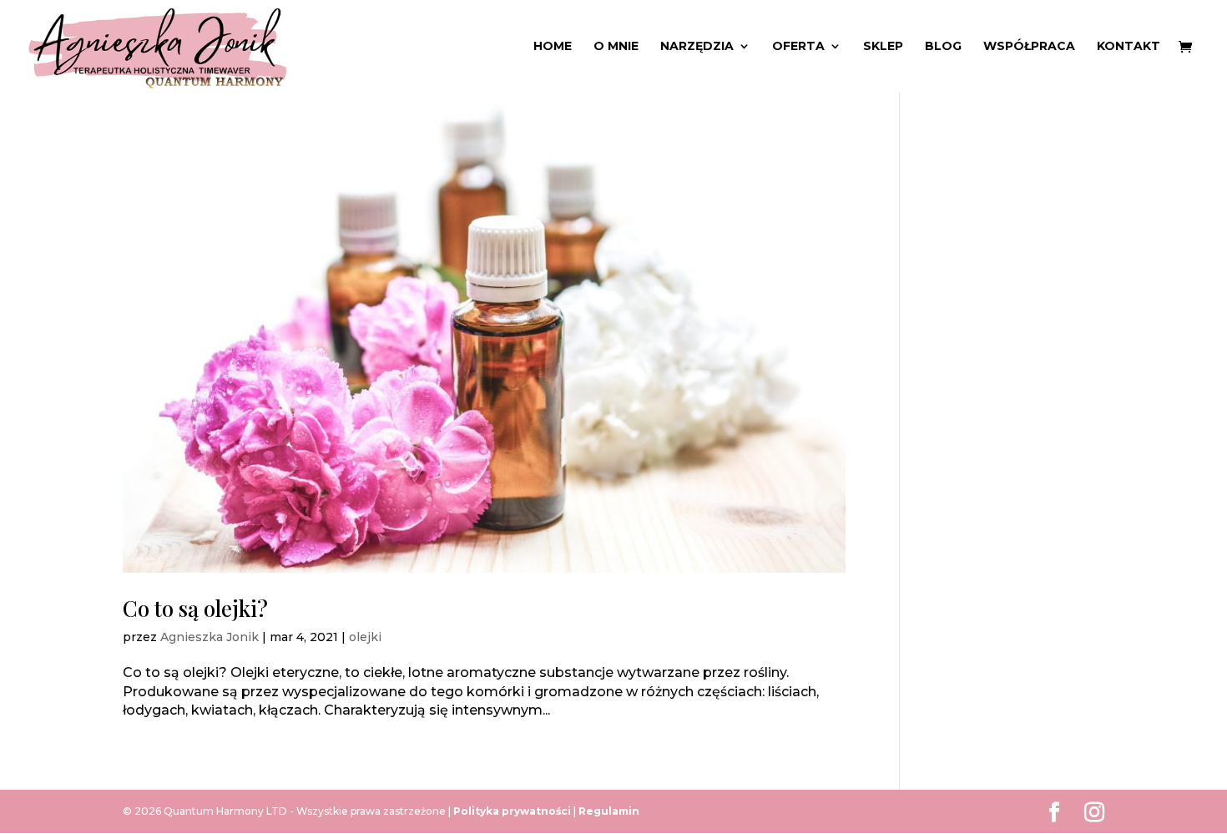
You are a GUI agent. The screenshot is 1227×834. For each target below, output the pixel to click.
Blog (943, 46)
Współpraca (1029, 46)
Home (552, 46)
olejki (365, 636)
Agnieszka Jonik (209, 636)
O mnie (616, 46)
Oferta (798, 46)
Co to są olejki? (195, 608)
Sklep (883, 46)
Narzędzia (697, 46)
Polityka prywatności (513, 811)
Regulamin (608, 811)
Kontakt (1128, 46)
